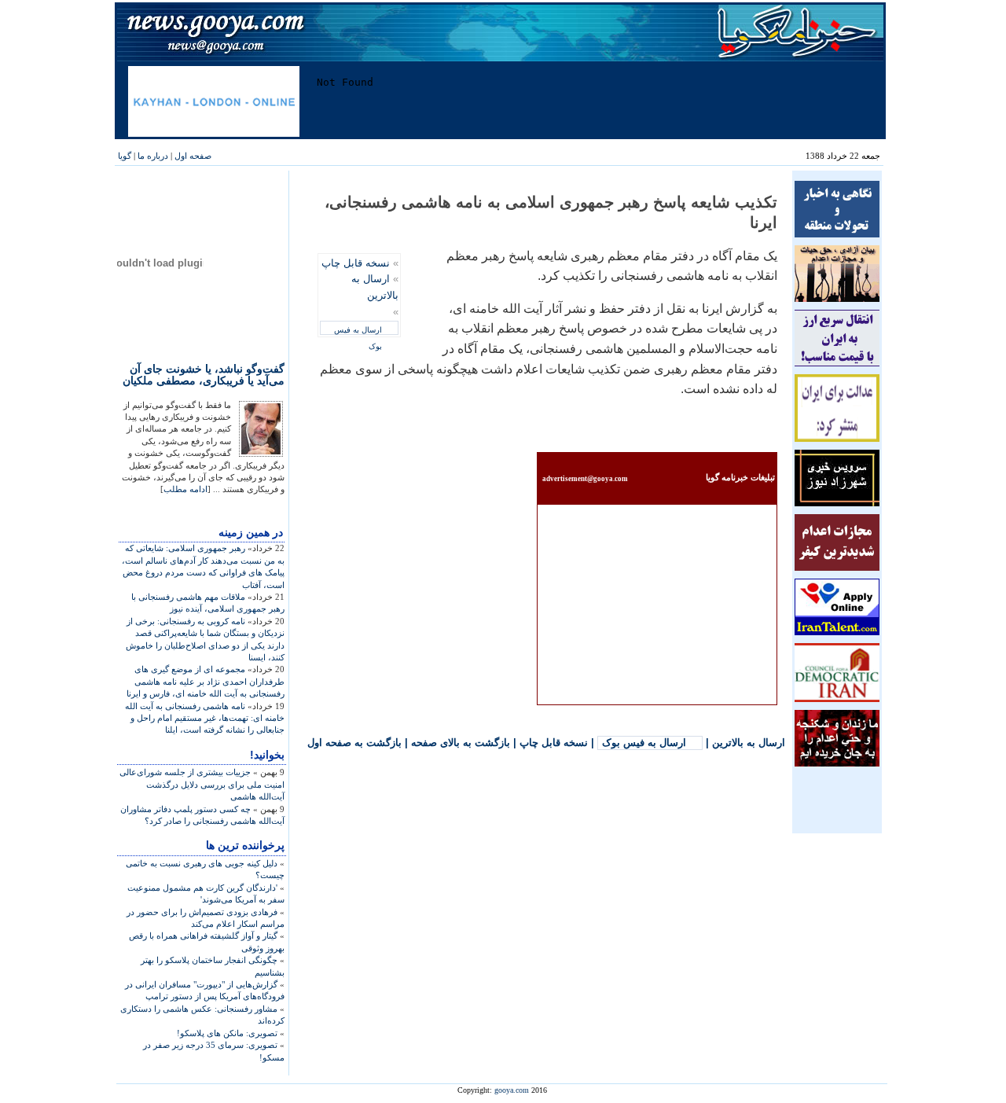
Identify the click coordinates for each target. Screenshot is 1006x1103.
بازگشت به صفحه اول (354, 742)
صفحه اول (192, 155)
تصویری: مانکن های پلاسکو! (227, 1033)
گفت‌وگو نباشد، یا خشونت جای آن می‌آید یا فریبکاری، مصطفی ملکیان (204, 374)
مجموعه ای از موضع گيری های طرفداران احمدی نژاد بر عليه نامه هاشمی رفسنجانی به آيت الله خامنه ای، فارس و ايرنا (206, 681)
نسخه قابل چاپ (355, 263)
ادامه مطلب (185, 489)
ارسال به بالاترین (748, 742)
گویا (124, 155)
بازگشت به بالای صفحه (460, 742)
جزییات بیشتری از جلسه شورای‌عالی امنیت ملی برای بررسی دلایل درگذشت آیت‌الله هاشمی (202, 784)
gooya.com (511, 1090)
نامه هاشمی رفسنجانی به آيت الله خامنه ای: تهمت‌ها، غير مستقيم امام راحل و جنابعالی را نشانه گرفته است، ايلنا (205, 718)
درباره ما (153, 155)
